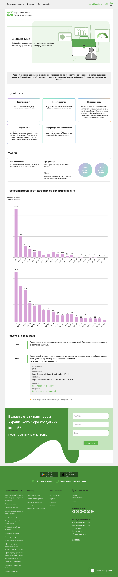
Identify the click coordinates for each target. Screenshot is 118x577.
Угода (74, 501)
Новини (52, 506)
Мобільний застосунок (13, 562)
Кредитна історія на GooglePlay (49, 474)
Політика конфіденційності (78, 496)
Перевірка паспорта (12, 533)
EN (111, 5)
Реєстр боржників (11, 571)
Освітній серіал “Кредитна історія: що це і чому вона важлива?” (14, 497)
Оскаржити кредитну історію (73, 481)
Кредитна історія (11, 504)
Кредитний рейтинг (11, 507)
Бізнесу (30, 491)
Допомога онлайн (44, 481)
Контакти (53, 502)
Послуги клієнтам (33, 495)
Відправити (90, 443)
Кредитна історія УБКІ (82, 522)
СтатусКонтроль (11, 517)
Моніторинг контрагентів (14, 540)
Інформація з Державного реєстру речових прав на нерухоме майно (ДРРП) (14, 555)
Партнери (53, 499)
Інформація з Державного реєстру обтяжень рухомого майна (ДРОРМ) (14, 546)
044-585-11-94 (81, 491)
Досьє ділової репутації (13, 537)
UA (111, 3)
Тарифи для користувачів (36, 508)
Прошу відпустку (80, 534)
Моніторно (78, 528)
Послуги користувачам (35, 499)
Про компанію (56, 491)
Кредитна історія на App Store (70, 474)
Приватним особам (13, 491)
